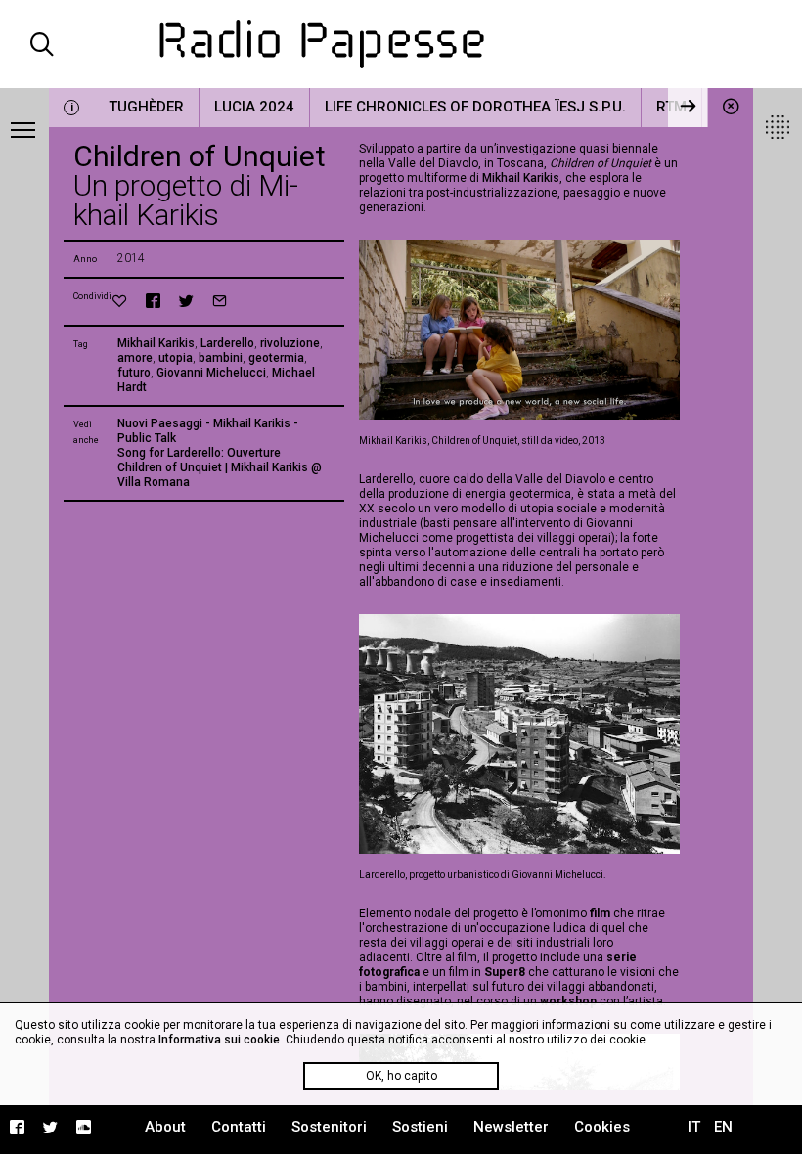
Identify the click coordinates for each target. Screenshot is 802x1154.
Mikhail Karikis (156, 343)
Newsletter (511, 1126)
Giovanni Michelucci (211, 372)
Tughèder (146, 106)
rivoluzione (290, 343)
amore (135, 358)
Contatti (238, 1126)
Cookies (602, 1126)
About (165, 1126)
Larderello (227, 343)
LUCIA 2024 (254, 106)
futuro (134, 372)
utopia (175, 358)
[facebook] (153, 300)
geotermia (276, 358)
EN (723, 1126)
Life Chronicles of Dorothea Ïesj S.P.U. (475, 106)
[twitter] (186, 300)
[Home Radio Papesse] (401, 44)
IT (694, 1126)
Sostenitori (329, 1126)
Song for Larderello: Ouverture (199, 453)
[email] (219, 300)
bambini (221, 358)
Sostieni (420, 1126)
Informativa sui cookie (219, 1039)
